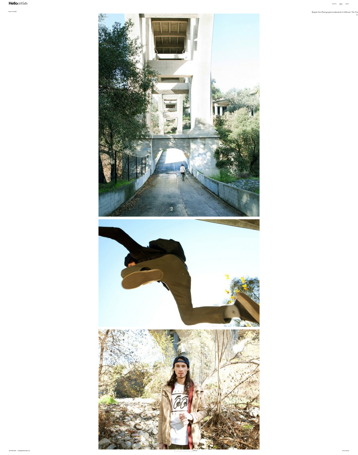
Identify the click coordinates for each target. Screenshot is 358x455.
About (347, 3)
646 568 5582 (12, 450)
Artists (334, 3)
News (341, 3)
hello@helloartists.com (24, 450)
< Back (12, 11)
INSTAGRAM (345, 450)
